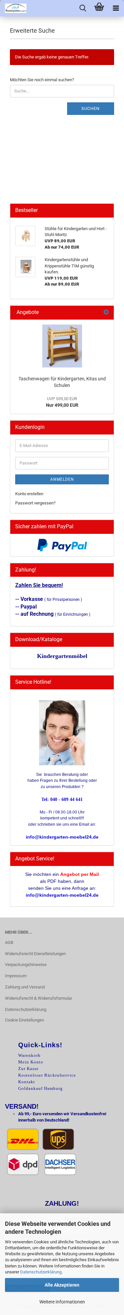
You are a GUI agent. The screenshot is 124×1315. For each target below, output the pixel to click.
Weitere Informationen (62, 1301)
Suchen (90, 108)
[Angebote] (106, 312)
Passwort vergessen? (35, 503)
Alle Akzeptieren (62, 1285)
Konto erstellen (29, 493)
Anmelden (62, 479)
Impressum (15, 975)
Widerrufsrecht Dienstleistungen (35, 953)
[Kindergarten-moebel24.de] (13, 8)
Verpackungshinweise (26, 964)
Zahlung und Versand (25, 987)
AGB (9, 942)
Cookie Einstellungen (24, 1020)
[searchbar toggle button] (82, 8)
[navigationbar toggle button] (115, 8)
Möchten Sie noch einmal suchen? (42, 79)
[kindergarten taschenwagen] (62, 346)
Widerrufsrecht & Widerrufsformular (38, 998)
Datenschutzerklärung (41, 1271)
